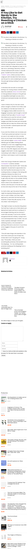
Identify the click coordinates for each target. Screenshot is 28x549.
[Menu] (2, 2)
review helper (18, 140)
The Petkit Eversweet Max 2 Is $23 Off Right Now (6, 307)
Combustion (4, 164)
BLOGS (7, 6)
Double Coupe (20, 115)
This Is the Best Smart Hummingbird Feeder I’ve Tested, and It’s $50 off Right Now (20, 313)
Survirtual (8, 26)
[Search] (25, 2)
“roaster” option (6, 75)
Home (2, 6)
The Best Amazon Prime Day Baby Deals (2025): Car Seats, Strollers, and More (20, 290)
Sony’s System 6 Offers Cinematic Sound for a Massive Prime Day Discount (7, 288)
